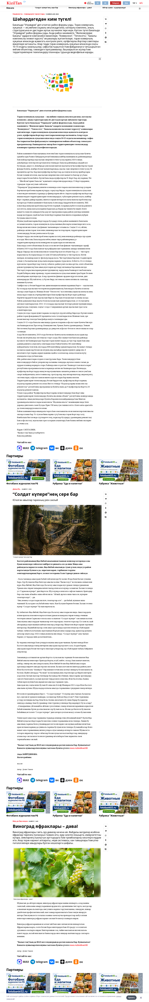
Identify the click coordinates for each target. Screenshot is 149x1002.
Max (126, 3)
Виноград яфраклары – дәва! (80, 8)
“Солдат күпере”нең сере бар (46, 8)
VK (97, 3)
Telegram (115, 3)
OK (105, 3)
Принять (131, 998)
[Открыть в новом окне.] (23, 448)
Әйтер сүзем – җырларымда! (114, 8)
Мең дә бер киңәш (20, 821)
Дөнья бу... (17, 489)
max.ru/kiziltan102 (79, 748)
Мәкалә (10, 8)
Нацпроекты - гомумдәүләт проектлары (29, 14)
